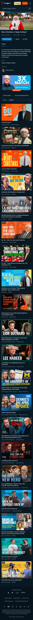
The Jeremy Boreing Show (8, 439)
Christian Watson (15, 124)
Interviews (4, 219)
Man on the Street (6, 35)
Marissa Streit (20, 341)
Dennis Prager (14, 171)
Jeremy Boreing (20, 439)
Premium (17, 3)
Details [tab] (4, 44)
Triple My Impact (7, 39)
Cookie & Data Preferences (21, 601)
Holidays (8, 63)
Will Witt (14, 147)
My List (17, 39)
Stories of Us (5, 317)
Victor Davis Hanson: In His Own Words (11, 487)
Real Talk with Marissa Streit (22, 95)
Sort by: (5, 100)
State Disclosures (9, 601)
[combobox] (19, 100)
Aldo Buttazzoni (10, 70)
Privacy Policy (17, 598)
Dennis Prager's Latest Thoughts (9, 391)
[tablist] (16, 44)
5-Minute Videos (7, 95)
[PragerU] (6, 3)
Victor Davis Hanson (26, 487)
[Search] (29, 8)
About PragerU (8, 598)
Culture (3, 63)
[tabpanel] (16, 60)
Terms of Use (25, 598)
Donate (25, 3)
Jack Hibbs (14, 511)
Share (25, 39)
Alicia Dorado (12, 317)
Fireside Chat (5, 242)
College (13, 63)
